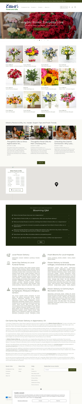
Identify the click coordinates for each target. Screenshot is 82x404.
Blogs (20, 371)
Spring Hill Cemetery (27, 284)
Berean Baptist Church (29, 305)
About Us (8, 375)
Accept (40, 400)
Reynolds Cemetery (29, 282)
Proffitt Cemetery (35, 280)
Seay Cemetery (32, 283)
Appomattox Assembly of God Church (29, 298)
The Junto (70, 300)
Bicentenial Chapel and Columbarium (30, 311)
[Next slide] (44, 40)
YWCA (49, 303)
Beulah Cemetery (31, 269)
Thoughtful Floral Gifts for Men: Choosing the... (41, 142)
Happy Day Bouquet (64, 66)
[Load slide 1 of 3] (37, 40)
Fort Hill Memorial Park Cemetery (27, 274)
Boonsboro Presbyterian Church (20, 312)
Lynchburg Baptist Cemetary (28, 277)
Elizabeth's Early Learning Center (62, 276)
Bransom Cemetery (22, 270)
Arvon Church (21, 304)
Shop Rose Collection (41, 29)
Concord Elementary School (67, 273)
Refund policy (34, 380)
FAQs (32, 369)
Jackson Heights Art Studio (55, 296)
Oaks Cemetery (31, 279)
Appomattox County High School (57, 267)
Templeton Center (56, 299)
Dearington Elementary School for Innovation (59, 274)
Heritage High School (57, 279)
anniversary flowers (51, 353)
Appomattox (15, 257)
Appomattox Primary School (55, 270)
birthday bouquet (58, 344)
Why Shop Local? (35, 373)
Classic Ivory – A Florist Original (67, 89)
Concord (21, 257)
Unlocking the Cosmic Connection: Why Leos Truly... (63, 143)
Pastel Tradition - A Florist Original (14, 66)
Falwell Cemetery (29, 273)
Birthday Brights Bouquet (30, 66)
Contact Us (33, 371)
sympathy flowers (23, 349)
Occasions (8, 371)
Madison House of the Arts (57, 298)
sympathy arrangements (12, 345)
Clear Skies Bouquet (46, 66)
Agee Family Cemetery (18, 267)
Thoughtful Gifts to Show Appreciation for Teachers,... (17, 143)
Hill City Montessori (70, 279)
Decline (58, 400)
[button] (33, 7)
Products (8, 373)
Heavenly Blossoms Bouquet (48, 111)
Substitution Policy (35, 382)
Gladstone (26, 257)
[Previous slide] (34, 40)
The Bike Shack (62, 300)
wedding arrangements (11, 349)
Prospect (14, 259)
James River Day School (62, 282)
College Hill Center (70, 293)
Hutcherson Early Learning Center (56, 280)
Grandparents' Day (10, 369)
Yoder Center (54, 303)
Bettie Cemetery (22, 269)
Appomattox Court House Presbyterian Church (26, 300)
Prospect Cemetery (17, 282)
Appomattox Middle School (67, 269)
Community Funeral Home (33, 271)
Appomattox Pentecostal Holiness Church (22, 301)
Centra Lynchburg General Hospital (57, 257)
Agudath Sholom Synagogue (26, 295)
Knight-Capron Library (60, 284)
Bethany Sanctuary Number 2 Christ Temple (28, 307)
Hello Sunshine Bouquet (29, 111)
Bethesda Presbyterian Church (32, 308)
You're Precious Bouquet (12, 89)
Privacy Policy (38, 397)
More (41, 242)
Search (20, 369)
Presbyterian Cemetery (24, 280)
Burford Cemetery (31, 270)
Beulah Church (32, 310)
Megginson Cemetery (22, 279)
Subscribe (72, 369)
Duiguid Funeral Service (18, 273)
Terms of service (35, 384)
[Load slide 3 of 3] (41, 40)
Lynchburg (32, 257)
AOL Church (15, 295)
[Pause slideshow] (47, 40)
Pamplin (37, 257)
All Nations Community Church (25, 297)
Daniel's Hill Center (52, 295)
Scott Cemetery (24, 283)
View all (41, 115)
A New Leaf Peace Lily (29, 89)
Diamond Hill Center (62, 295)
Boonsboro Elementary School (59, 271)
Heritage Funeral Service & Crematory (27, 276)
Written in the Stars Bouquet (66, 111)
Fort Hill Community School (58, 277)
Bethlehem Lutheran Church (19, 310)
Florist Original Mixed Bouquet (48, 89)
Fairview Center (71, 295)
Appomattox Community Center (56, 293)
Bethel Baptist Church (17, 308)
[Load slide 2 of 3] (39, 40)
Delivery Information (36, 375)
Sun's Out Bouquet (10, 111)
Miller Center (68, 298)
